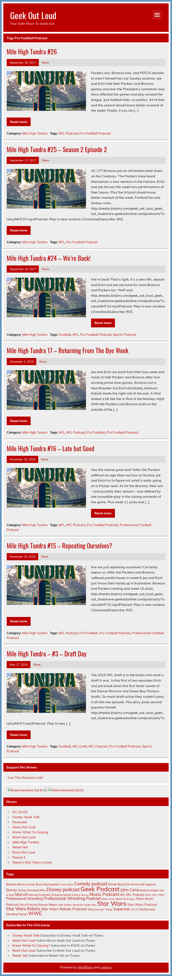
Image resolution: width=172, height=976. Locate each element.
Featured (19, 822)
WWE (35, 913)
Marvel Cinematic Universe (45, 894)
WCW (134, 909)
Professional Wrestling (24, 898)
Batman (11, 884)
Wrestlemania (147, 909)
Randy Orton (108, 899)
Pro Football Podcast (95, 133)
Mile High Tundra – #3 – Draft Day (46, 653)
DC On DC (20, 812)
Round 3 (18, 857)
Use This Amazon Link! (25, 777)
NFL (62, 242)
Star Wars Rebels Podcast (64, 909)
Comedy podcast (90, 883)
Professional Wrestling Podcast (72, 898)
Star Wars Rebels (23, 908)
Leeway (105, 967)
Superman (121, 909)
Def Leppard (148, 884)
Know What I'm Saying (30, 832)
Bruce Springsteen (48, 884)
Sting (90, 909)
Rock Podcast (29, 904)
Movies (85, 895)
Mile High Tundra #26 (32, 51)
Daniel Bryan (117, 884)
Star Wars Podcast (142, 904)
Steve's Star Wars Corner (32, 862)
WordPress (85, 967)
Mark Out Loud (23, 837)
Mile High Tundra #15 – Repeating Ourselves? (59, 545)
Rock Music (129, 899)
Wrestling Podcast (16, 914)
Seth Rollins (65, 904)
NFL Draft (80, 746)
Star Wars (111, 903)
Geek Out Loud (33, 15)
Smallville (78, 904)
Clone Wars (66, 884)
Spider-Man (90, 904)
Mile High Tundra (34, 133)
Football (65, 335)
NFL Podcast (68, 133)
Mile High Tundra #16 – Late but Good (50, 448)
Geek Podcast (100, 889)
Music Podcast (104, 894)
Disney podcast (63, 889)
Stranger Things (103, 909)
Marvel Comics (71, 894)
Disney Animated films (32, 890)
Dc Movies (133, 884)
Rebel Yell (20, 847)
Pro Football (96, 432)
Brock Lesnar (26, 884)
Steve (45, 62)
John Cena (129, 889)
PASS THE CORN (154, 895)
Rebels (118, 899)
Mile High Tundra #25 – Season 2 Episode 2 (57, 149)
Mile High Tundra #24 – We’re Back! (48, 258)
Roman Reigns (48, 904)
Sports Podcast (124, 335)
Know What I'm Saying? (31, 945)
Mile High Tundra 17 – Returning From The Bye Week (67, 350)
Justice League (149, 890)
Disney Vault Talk (25, 817)
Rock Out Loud (23, 852)
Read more (18, 122)
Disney (11, 890)
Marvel (21, 894)
